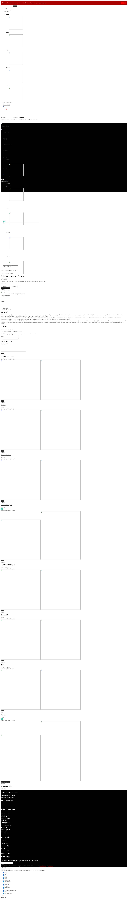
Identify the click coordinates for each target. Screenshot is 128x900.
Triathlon (7, 85)
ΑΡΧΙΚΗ (5, 8)
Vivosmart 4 (4, 615)
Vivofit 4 (3, 405)
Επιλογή (2, 401)
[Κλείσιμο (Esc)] (1, 897)
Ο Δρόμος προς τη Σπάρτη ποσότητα (9, 286)
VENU (2, 665)
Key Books (7, 290)
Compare (3, 289)
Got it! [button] (123, 2)
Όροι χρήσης (3, 848)
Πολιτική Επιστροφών (5, 853)
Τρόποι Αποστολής (5, 845)
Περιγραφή (5, 308)
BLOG (4, 103)
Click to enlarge (7, 266)
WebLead (50, 866)
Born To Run (3, 273)
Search (15, 6)
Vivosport (3, 715)
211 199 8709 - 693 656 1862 (7, 797)
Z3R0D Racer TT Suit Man (8, 565)
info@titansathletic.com (7, 800)
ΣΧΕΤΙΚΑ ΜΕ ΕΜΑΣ (7, 10)
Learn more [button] (43, 2)
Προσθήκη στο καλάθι (5, 287)
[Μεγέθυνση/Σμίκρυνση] (5, 897)
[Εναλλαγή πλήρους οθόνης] (3, 897)
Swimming (8, 67)
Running (7, 32)
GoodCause (43, 866)
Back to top (3, 867)
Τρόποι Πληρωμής (5, 843)
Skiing (7, 49)
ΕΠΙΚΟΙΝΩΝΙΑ (6, 105)
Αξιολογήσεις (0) (7, 309)
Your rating (3, 341)
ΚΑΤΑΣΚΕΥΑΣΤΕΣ (7, 102)
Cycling (7, 14)
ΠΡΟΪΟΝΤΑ (5, 11)
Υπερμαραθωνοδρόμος (6, 270)
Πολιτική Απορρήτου (5, 850)
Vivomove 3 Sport (6, 455)
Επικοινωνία (3, 841)
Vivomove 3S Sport (6, 505)
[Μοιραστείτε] (2, 897)
